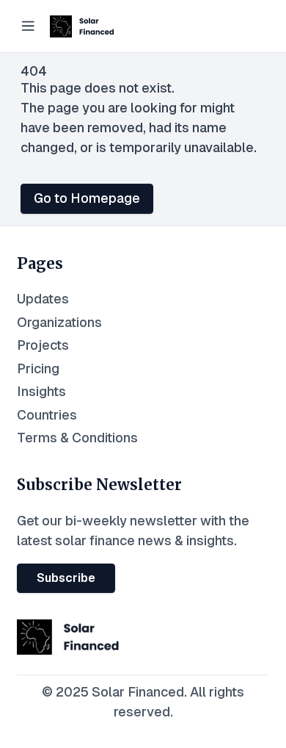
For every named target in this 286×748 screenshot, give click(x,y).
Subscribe (66, 578)
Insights (41, 391)
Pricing (38, 368)
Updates (43, 298)
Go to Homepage (87, 198)
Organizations (59, 322)
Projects (43, 345)
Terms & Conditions (77, 437)
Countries (47, 414)
